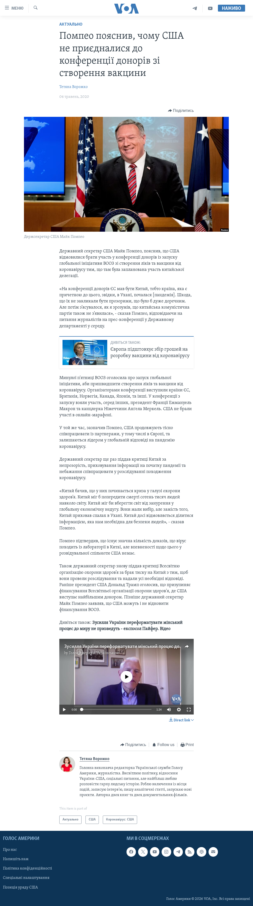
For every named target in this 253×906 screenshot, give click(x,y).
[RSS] (189, 851)
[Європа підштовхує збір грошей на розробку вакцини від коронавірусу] (85, 352)
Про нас (10, 850)
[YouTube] (210, 8)
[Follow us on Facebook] (131, 851)
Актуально (71, 24)
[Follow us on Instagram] (166, 851)
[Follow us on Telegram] (178, 851)
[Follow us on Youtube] (154, 851)
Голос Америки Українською (94, 653)
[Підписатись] (213, 851)
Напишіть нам (15, 859)
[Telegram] (195, 8)
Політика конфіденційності (27, 869)
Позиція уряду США (20, 887)
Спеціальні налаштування (26, 878)
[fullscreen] (189, 709)
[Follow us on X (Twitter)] (143, 851)
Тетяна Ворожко (73, 87)
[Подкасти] (201, 851)
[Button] (181, 110)
